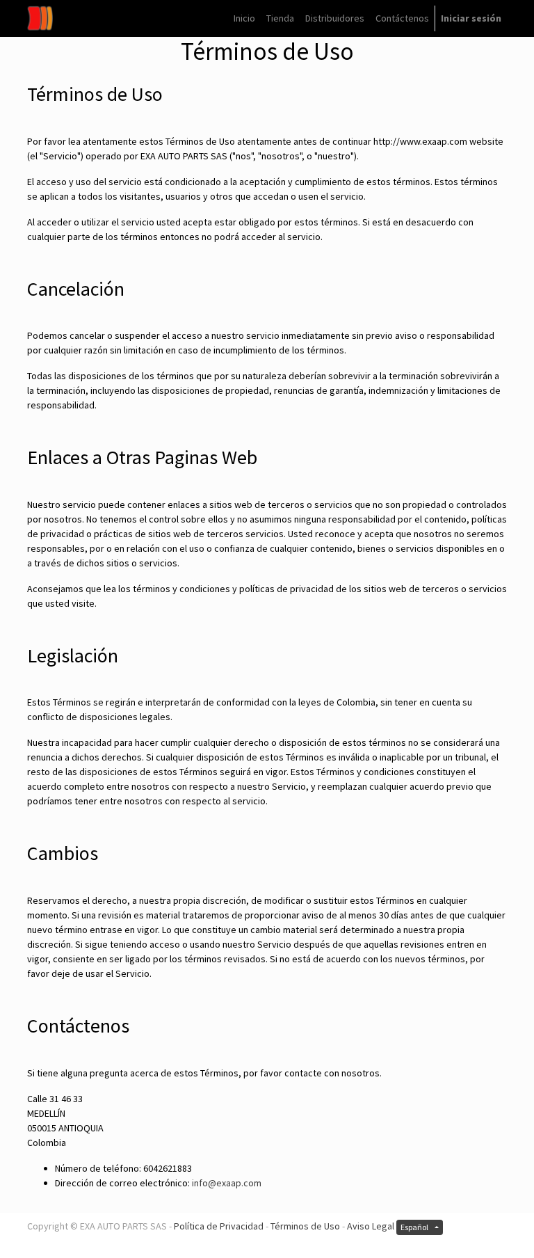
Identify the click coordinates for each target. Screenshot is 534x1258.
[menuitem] (244, 18)
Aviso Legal (370, 1226)
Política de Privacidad (219, 1226)
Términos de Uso (305, 1226)
